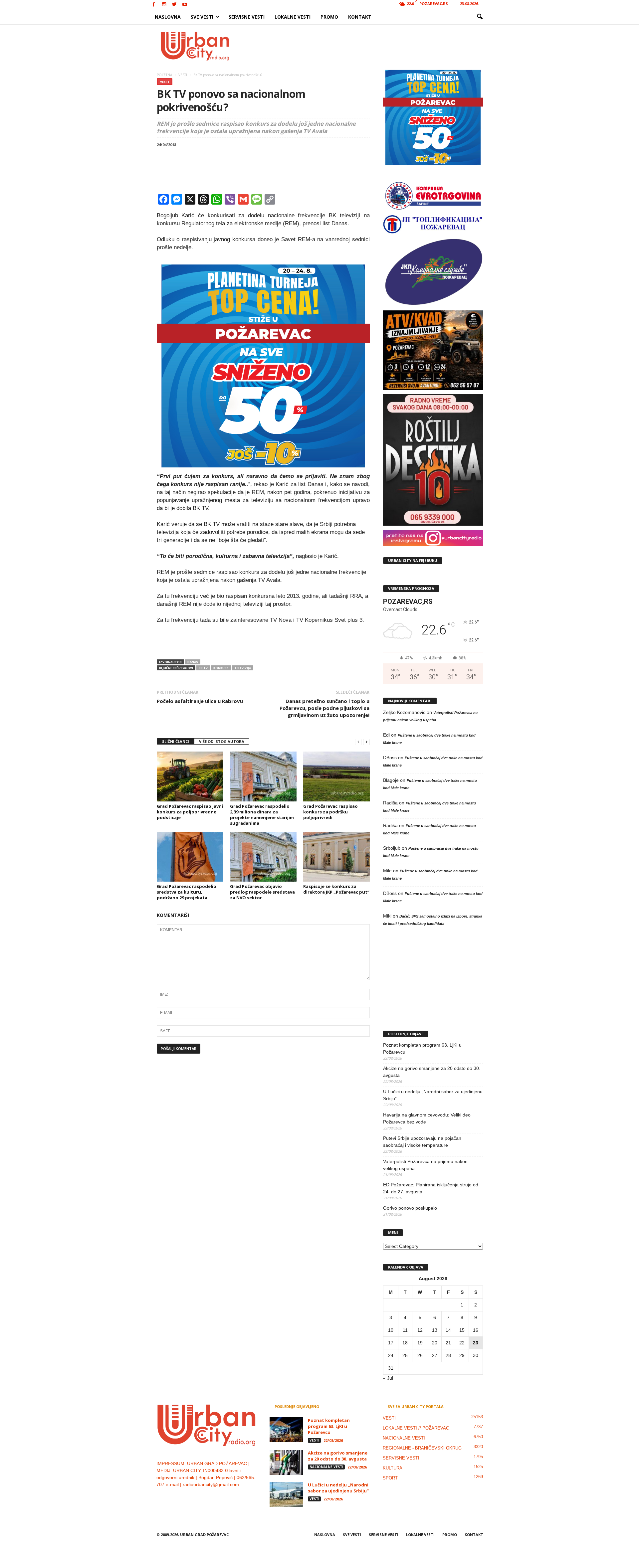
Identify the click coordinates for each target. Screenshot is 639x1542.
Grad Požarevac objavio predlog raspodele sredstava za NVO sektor (262, 892)
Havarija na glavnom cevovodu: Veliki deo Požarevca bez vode (427, 1118)
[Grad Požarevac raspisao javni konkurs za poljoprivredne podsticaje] (190, 776)
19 (420, 1342)
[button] (479, 17)
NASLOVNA (168, 17)
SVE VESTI (202, 17)
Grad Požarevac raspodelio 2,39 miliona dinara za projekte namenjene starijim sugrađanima (262, 814)
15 (462, 1330)
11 (405, 1330)
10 (390, 1330)
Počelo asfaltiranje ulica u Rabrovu (200, 701)
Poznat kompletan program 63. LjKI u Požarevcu (422, 1048)
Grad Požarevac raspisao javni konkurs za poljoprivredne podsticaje (190, 811)
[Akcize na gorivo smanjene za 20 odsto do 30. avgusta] (286, 1462)
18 (405, 1342)
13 (434, 1330)
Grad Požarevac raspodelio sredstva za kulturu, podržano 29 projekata (186, 892)
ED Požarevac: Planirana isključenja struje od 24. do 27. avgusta (430, 1188)
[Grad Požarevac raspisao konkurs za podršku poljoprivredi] (336, 776)
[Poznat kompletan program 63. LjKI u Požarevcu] (286, 1429)
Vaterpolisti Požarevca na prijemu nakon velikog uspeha (425, 1165)
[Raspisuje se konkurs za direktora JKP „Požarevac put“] (336, 857)
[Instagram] (164, 5)
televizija (242, 668)
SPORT (390, 1477)
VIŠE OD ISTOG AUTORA (221, 741)
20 (434, 1342)
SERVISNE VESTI (247, 17)
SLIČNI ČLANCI (175, 741)
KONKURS (221, 668)
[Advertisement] (368, 46)
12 (420, 1330)
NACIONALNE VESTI (326, 1466)
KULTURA (392, 1467)
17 (390, 1342)
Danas (192, 662)
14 (448, 1330)
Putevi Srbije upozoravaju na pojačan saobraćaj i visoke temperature (422, 1141)
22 (462, 1342)
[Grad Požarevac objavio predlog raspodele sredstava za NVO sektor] (263, 857)
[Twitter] (174, 5)
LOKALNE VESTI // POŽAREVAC (416, 1428)
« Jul (388, 1378)
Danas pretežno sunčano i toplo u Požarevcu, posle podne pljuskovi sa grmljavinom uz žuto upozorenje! (324, 708)
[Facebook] (154, 5)
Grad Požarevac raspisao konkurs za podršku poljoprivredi (330, 811)
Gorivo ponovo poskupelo (410, 1208)
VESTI (164, 82)
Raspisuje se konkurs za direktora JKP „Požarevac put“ (336, 889)
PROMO (329, 17)
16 (475, 1330)
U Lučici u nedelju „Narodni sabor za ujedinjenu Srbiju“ (433, 1095)
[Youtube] (185, 5)
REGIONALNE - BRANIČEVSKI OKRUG (422, 1448)
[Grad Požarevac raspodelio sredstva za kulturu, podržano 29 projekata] (190, 857)
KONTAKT (359, 17)
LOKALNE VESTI (293, 17)
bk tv (203, 668)
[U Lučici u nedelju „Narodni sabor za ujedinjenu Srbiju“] (286, 1494)
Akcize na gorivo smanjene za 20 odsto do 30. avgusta (431, 1072)
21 (448, 1342)
